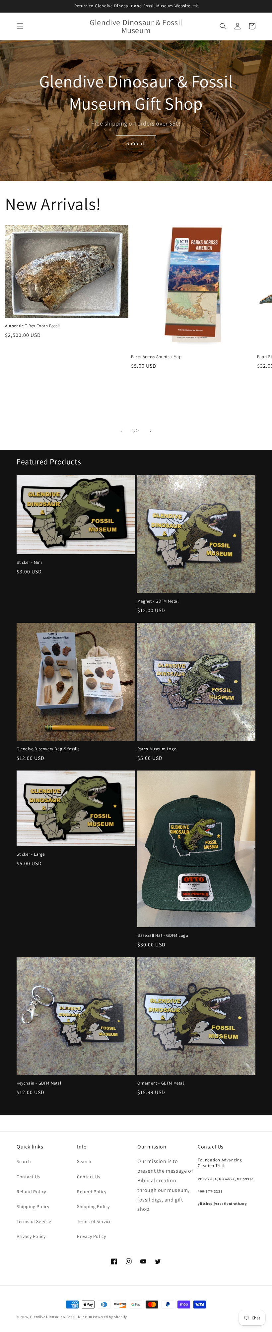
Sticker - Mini (29, 562)
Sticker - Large (31, 854)
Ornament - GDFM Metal (160, 1083)
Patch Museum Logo (156, 749)
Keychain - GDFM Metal (39, 1083)
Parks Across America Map (156, 356)
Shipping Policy (33, 1206)
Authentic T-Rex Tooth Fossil (32, 326)
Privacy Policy (31, 1236)
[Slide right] (150, 430)
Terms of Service (34, 1221)
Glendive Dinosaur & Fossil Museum (61, 1316)
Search (24, 1161)
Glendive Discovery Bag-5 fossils (48, 749)
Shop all (136, 143)
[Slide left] (121, 430)
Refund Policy (31, 1192)
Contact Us (28, 1177)
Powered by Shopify (110, 1316)
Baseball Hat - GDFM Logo (162, 935)
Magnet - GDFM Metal (157, 601)
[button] (20, 26)
